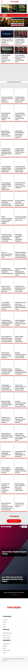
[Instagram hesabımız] (13, 666)
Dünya (4, 17)
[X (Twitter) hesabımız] (9, 666)
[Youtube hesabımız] (18, 666)
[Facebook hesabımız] (4, 666)
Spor (3, 20)
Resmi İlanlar (5, 26)
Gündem (4, 12)
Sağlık (4, 23)
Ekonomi (4, 14)
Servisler (4, 29)
